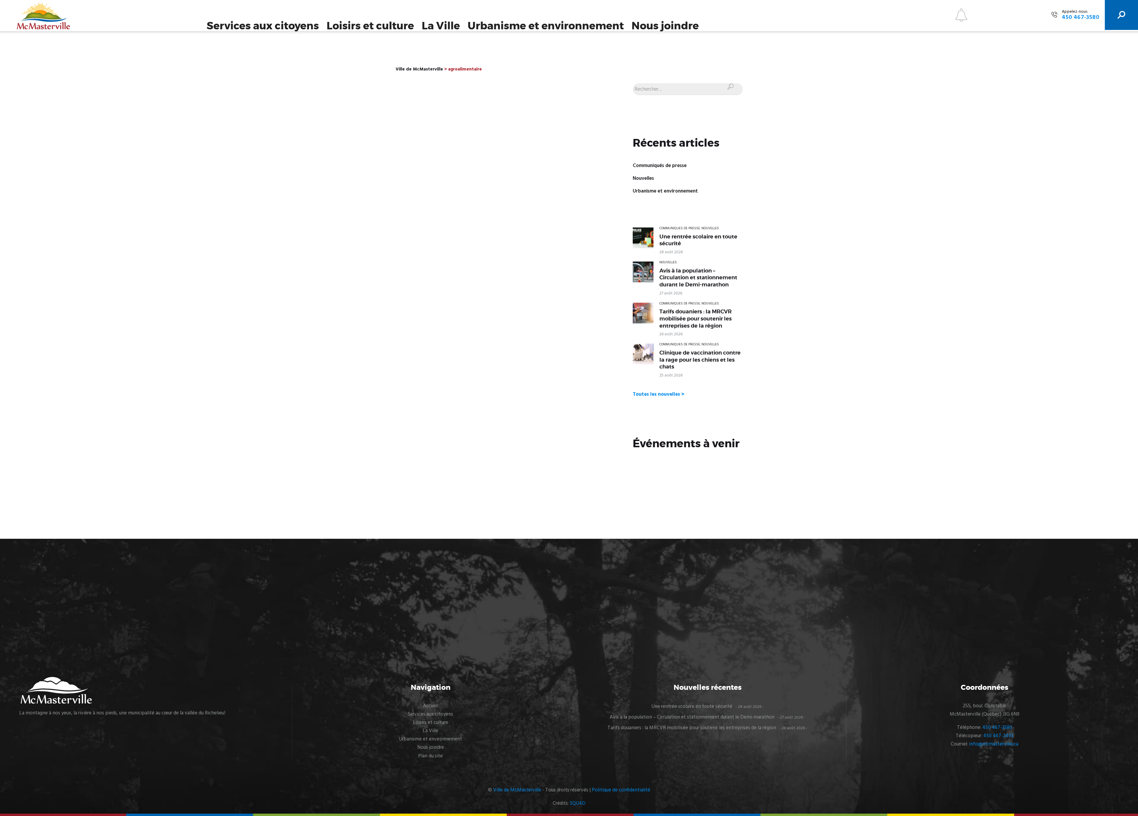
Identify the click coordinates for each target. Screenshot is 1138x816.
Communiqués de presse (660, 166)
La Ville (441, 26)
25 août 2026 (671, 375)
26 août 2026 (671, 334)
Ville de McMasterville (517, 790)
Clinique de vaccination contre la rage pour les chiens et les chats (700, 359)
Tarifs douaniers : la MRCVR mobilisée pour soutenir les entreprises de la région (695, 318)
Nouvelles (643, 178)
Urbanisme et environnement (546, 26)
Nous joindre (665, 26)
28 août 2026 (671, 252)
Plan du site (430, 756)
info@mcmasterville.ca (993, 744)
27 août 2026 (670, 293)
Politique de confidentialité (621, 790)
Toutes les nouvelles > (658, 394)
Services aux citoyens (263, 26)
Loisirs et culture (370, 26)
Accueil (430, 706)
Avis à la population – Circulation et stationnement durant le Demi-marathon (698, 277)
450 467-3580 (997, 728)
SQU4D (578, 803)
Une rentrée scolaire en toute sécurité (698, 240)
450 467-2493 (998, 736)
